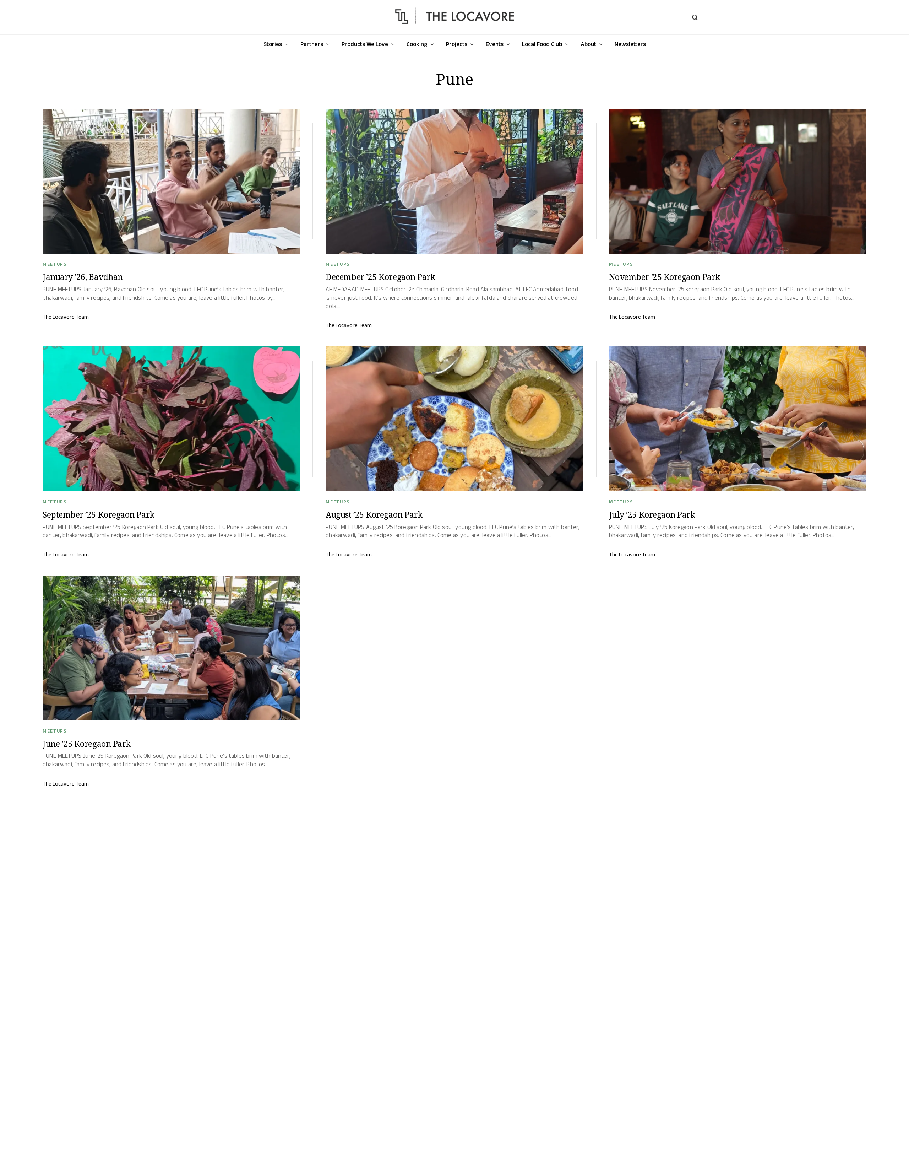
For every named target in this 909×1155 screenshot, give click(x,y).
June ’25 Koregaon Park (87, 743)
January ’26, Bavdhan (83, 276)
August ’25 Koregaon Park (374, 514)
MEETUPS (55, 264)
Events (495, 44)
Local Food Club (542, 44)
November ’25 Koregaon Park (664, 276)
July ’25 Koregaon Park (652, 514)
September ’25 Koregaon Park (98, 514)
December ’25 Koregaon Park (380, 276)
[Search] (694, 17)
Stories (272, 44)
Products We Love (365, 44)
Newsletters (630, 44)
